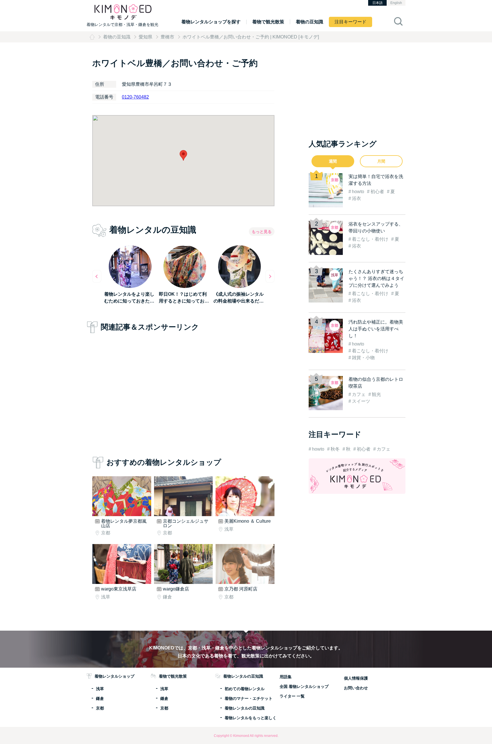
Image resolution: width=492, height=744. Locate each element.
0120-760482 (135, 97)
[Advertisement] (183, 393)
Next (269, 276)
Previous (96, 276)
